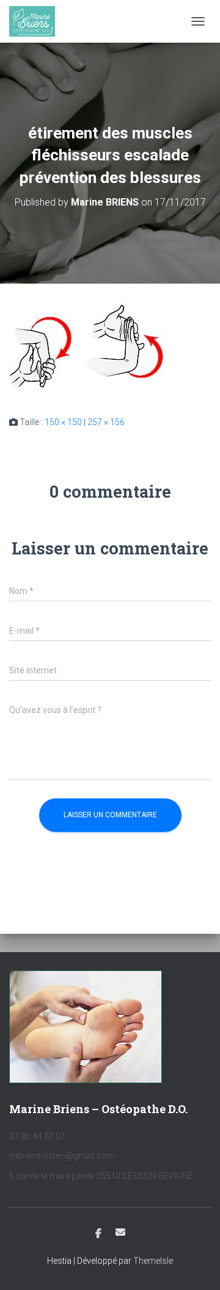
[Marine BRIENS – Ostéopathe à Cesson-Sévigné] (36, 21)
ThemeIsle (153, 1261)
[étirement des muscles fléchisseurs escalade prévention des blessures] (87, 349)
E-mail (120, 1232)
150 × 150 (63, 422)
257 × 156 (106, 422)
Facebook (98, 1234)
